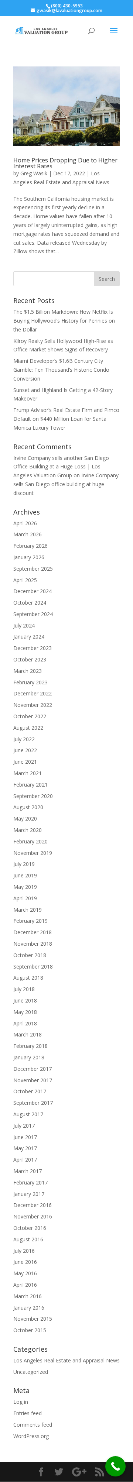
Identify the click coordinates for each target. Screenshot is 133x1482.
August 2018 (28, 977)
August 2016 (28, 1239)
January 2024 (28, 636)
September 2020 (33, 796)
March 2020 (27, 829)
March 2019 (27, 909)
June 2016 (25, 1261)
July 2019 (24, 863)
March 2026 (27, 534)
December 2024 (32, 591)
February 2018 (30, 1045)
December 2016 (32, 1204)
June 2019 (25, 875)
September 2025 (33, 568)
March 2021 (27, 773)
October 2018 (29, 955)
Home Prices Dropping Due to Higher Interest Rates (65, 163)
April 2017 (25, 1159)
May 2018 (25, 1011)
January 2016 (28, 1307)
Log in (20, 1401)
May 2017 (25, 1148)
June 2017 (25, 1137)
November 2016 (32, 1216)
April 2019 (25, 898)
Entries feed (27, 1413)
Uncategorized (30, 1371)
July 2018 (24, 989)
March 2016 (27, 1296)
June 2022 (25, 750)
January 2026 (28, 557)
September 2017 (33, 1102)
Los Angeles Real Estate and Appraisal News (66, 1360)
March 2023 (27, 670)
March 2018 (27, 1034)
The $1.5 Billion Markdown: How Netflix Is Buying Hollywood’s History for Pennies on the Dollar (64, 320)
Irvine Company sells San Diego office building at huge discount (66, 484)
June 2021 (25, 761)
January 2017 (28, 1193)
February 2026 (30, 545)
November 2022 (32, 704)
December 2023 (32, 647)
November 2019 (32, 852)
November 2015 (32, 1318)
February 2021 (30, 784)
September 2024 (33, 614)
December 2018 (32, 932)
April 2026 (25, 523)
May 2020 (25, 818)
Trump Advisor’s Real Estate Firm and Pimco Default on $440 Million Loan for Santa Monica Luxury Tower (66, 418)
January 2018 (28, 1057)
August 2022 (28, 727)
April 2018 (25, 1023)
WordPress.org (31, 1436)
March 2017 (27, 1171)
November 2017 (32, 1080)
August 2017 (28, 1114)
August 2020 (28, 807)
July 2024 (24, 625)
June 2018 (25, 1000)
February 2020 (30, 841)
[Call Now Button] (115, 1466)
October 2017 (29, 1091)
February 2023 (30, 682)
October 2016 (29, 1227)
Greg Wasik (33, 173)
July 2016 (24, 1250)
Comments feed (32, 1424)
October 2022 (29, 716)
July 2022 (24, 739)
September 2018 (33, 966)
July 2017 (24, 1125)
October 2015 (29, 1330)
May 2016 (25, 1273)
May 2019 (25, 886)
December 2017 (32, 1068)
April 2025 (25, 580)
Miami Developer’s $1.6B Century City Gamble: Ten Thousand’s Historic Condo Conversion (61, 369)
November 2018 (32, 943)
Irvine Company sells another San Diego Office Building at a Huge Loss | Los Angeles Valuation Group (61, 466)
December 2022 (32, 693)
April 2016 (25, 1284)
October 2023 (29, 659)
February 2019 (30, 920)
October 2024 (29, 602)
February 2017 (30, 1182)
